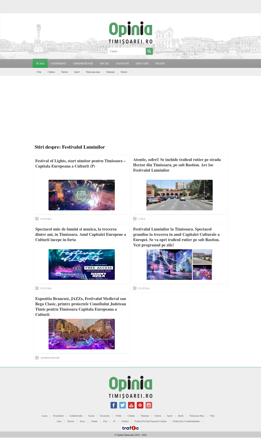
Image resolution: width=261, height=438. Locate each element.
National (110, 71)
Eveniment (58, 415)
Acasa (40, 63)
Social (91, 415)
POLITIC (160, 63)
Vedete (94, 421)
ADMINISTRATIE (83, 63)
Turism (64, 71)
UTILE (141, 218)
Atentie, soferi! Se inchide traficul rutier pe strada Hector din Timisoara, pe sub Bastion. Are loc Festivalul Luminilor (177, 165)
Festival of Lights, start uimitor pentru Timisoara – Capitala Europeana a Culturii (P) (80, 163)
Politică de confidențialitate (186, 421)
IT (114, 421)
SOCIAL (104, 63)
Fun (105, 421)
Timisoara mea (93, 71)
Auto (58, 421)
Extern (124, 71)
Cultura (51, 71)
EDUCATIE (142, 63)
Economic (105, 415)
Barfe (181, 415)
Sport (77, 71)
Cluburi (125, 421)
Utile (39, 71)
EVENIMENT (58, 63)
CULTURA (46, 218)
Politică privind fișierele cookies (151, 421)
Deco (82, 421)
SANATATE (122, 63)
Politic (119, 415)
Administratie (75, 415)
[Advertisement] (130, 106)
